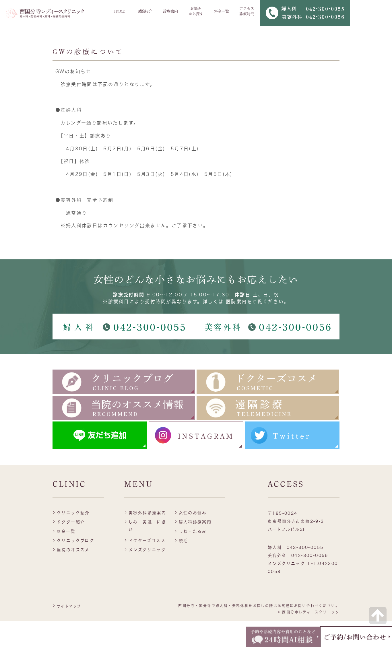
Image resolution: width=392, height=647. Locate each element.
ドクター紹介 (71, 522)
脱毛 (183, 541)
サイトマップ (69, 606)
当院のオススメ (73, 550)
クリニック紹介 (73, 513)
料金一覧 (221, 11)
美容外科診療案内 (147, 513)
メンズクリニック (147, 550)
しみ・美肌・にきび (147, 525)
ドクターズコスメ (147, 541)
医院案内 (236, 301)
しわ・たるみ (193, 531)
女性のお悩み (193, 513)
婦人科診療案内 (195, 522)
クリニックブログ (75, 541)
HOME (119, 11)
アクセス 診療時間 (246, 11)
